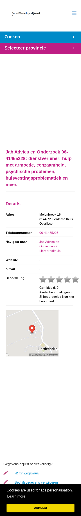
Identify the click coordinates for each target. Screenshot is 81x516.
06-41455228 (48, 232)
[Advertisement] (40, 99)
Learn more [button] (16, 496)
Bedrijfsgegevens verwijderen (36, 482)
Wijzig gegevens (27, 473)
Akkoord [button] (40, 508)
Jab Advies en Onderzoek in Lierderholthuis (50, 246)
